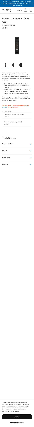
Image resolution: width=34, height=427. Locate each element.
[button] (5, 65)
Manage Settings (17, 422)
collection (4, 107)
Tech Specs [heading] (9, 138)
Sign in (19, 10)
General (5, 164)
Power (4, 151)
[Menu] (3, 10)
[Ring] (8, 10)
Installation (6, 157)
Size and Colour (7, 144)
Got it (17, 417)
